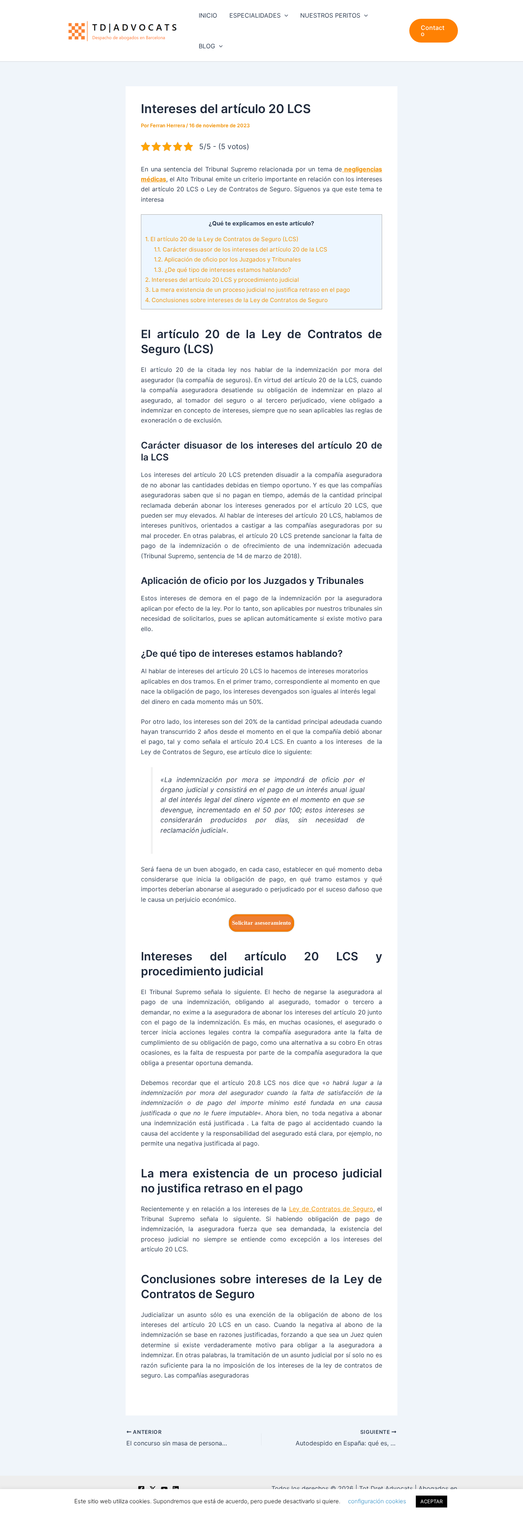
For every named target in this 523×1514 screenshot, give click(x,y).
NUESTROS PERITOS (330, 15)
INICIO (208, 15)
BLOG (207, 46)
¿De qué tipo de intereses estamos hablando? (222, 269)
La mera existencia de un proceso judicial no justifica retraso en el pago (247, 289)
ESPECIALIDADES (255, 15)
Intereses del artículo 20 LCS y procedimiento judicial (222, 279)
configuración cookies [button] (377, 1501)
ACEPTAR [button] (431, 1501)
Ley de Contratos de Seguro (331, 1209)
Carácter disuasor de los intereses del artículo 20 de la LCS (240, 249)
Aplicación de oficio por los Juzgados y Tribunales (227, 259)
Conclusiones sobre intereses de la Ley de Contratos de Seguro (236, 300)
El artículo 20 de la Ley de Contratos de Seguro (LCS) (222, 239)
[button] (284, 15)
